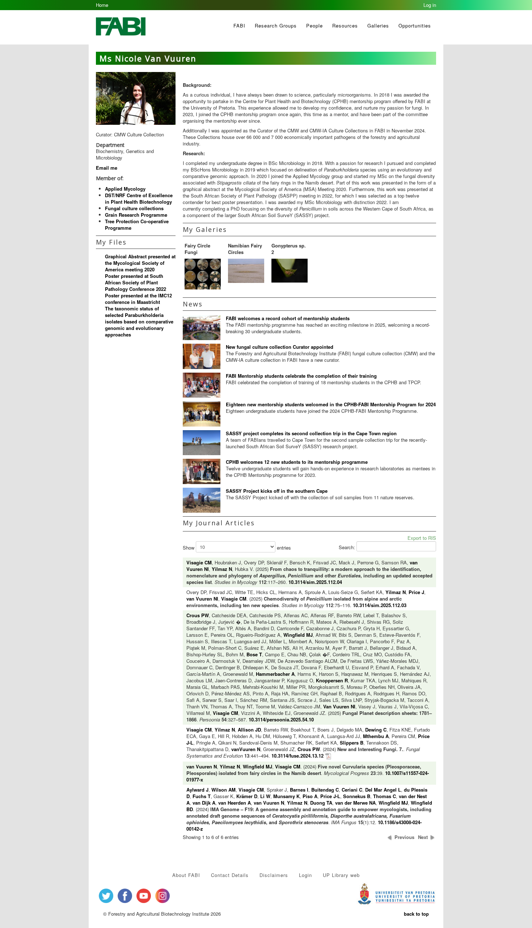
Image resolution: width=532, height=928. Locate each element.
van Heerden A (234, 802)
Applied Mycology (125, 188)
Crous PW (197, 615)
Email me (106, 167)
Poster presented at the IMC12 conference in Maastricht (138, 298)
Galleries (378, 25)
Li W (265, 796)
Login (305, 875)
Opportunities (414, 25)
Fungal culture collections (134, 208)
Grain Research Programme (136, 214)
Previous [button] (404, 837)
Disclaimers (273, 875)
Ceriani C (352, 789)
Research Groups (276, 25)
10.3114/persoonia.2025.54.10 (281, 719)
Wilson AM (223, 789)
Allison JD (249, 729)
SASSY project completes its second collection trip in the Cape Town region (311, 433)
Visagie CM (199, 562)
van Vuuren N (201, 766)
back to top (416, 913)
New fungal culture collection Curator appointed (279, 346)
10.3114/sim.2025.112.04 (315, 582)
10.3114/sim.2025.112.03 (379, 605)
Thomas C (384, 796)
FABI (239, 25)
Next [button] (423, 837)
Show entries (237, 547)
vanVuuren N (245, 749)
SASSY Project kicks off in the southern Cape (277, 490)
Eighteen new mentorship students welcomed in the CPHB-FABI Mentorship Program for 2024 (331, 404)
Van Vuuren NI (339, 706)
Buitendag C (325, 789)
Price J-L (330, 796)
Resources (345, 25)
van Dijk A (204, 802)
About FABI (186, 875)
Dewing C (376, 729)
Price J (416, 592)
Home (102, 4)
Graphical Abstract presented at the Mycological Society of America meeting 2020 (140, 263)
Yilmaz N (222, 568)
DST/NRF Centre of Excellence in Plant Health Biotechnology (139, 198)
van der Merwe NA (355, 802)
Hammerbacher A (275, 673)
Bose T (254, 654)
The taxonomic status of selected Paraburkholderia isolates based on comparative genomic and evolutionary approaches (139, 321)
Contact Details (230, 875)
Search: (347, 547)
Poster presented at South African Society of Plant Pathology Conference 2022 (135, 282)
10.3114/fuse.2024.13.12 (297, 755)
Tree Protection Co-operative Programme (137, 224)
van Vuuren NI (202, 598)
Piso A (310, 796)
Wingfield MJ (298, 634)
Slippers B (351, 742)
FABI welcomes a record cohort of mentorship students (288, 318)
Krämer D (246, 796)
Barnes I (299, 789)
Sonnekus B (356, 796)
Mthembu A (376, 736)
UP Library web (341, 875)
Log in (429, 4)
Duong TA (321, 802)
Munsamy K (286, 796)
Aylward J (197, 789)
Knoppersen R (332, 680)
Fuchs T (202, 796)
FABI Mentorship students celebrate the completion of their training (301, 375)
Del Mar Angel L (383, 789)
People (314, 25)
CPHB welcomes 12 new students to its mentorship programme (297, 461)
